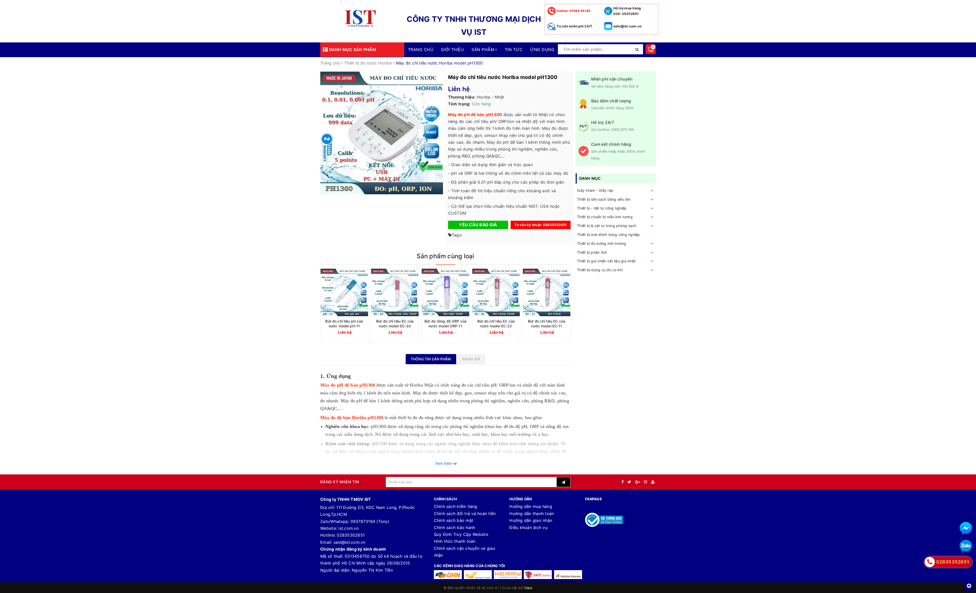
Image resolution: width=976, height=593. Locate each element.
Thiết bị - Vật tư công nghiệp (602, 208)
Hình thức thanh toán (455, 541)
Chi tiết (353, 332)
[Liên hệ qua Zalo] (965, 546)
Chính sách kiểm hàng (455, 506)
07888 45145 (573, 11)
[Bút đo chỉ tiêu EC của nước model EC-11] (546, 292)
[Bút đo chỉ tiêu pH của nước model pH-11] (344, 292)
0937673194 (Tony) (369, 521)
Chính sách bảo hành (454, 527)
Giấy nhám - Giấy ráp (595, 190)
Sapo (528, 588)
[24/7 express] (538, 574)
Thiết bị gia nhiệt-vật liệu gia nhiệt (606, 261)
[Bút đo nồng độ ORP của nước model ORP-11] (445, 292)
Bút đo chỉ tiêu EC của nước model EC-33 (395, 323)
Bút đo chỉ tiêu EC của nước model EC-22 (496, 323)
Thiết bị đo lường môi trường (601, 243)
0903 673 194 (622, 129)
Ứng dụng (542, 49)
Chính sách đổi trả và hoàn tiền (465, 513)
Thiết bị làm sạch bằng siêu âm (604, 199)
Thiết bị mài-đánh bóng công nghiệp (608, 234)
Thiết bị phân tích (592, 252)
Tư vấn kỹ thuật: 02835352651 (540, 225)
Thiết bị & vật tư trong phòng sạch (606, 225)
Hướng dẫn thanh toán (531, 513)
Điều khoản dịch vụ (528, 527)
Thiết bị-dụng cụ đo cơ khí (600, 270)
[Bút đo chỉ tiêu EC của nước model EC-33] (395, 292)
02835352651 (351, 535)
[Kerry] (508, 574)
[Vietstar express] (568, 574)
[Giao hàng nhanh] (448, 574)
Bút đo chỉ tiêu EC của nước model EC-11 (546, 323)
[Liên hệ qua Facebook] (965, 528)
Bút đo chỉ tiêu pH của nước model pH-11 (344, 323)
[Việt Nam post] (478, 574)
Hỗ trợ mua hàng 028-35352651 (627, 11)
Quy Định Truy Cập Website (461, 534)
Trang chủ (420, 49)
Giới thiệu (452, 49)
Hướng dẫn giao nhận (530, 520)
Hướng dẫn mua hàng (530, 506)
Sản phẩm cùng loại (445, 256)
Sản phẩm (483, 49)
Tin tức (514, 49)
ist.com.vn (348, 528)
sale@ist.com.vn (627, 26)
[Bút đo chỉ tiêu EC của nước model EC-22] (496, 292)
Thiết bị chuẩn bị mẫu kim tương (605, 217)
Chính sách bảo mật (454, 520)
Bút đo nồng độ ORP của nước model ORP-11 (445, 323)
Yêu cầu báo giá (478, 224)
